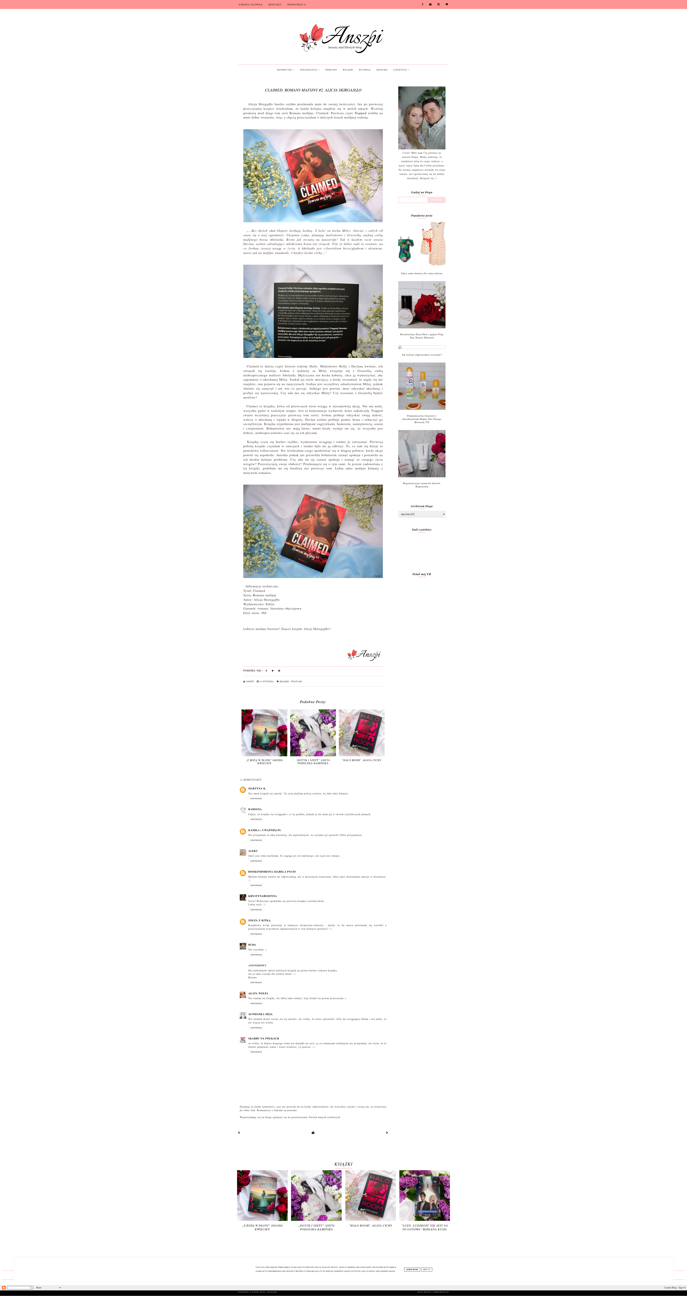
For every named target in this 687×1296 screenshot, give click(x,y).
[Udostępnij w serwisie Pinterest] (279, 671)
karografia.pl (441, 1292)
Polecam (296, 681)
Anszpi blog (259, 1292)
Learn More (412, 1269)
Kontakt (275, 4)
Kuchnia (365, 69)
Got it (426, 1269)
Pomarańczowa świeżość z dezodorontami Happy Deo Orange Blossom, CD (421, 419)
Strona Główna (251, 4)
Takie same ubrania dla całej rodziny (422, 273)
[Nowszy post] (239, 1132)
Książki (348, 69)
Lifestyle (400, 69)
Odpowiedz (256, 798)
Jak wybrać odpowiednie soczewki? (422, 354)
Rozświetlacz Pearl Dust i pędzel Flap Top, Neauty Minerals (421, 336)
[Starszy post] (387, 1132)
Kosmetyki (285, 69)
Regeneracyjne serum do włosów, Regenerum (422, 485)
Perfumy (331, 69)
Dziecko (382, 69)
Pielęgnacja (309, 69)
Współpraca (296, 4)
